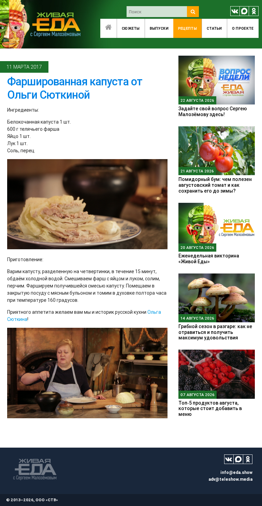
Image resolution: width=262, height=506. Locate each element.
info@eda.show (236, 472)
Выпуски (159, 28)
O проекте (243, 28)
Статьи (214, 28)
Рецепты (187, 28)
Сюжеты (131, 28)
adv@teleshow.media (230, 479)
